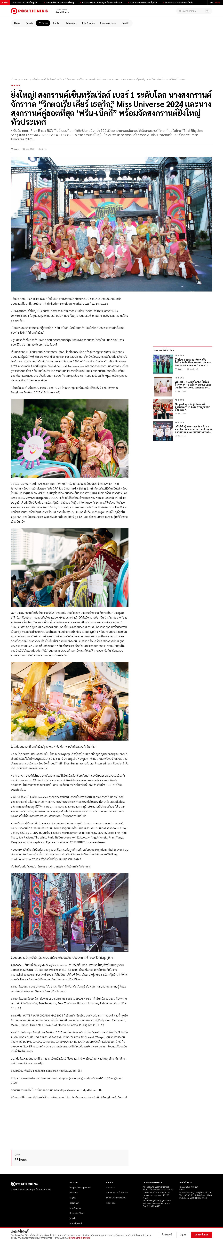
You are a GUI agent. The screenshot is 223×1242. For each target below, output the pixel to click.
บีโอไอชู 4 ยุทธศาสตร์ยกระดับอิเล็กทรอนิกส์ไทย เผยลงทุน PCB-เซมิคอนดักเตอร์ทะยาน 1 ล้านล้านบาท (193, 362)
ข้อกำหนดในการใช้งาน (116, 1198)
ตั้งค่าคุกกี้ (166, 1235)
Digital (56, 23)
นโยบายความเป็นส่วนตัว (117, 1193)
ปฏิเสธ (183, 1235)
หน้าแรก (14, 79)
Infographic (88, 23)
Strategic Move (108, 23)
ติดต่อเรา (110, 1187)
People (29, 23)
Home (17, 23)
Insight (125, 23)
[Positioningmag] (29, 11)
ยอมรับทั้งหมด (202, 1235)
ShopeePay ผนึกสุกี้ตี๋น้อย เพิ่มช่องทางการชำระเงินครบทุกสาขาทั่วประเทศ (192, 407)
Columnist (71, 23)
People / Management (80, 1187)
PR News (43, 23)
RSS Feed (111, 1203)
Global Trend (76, 1223)
